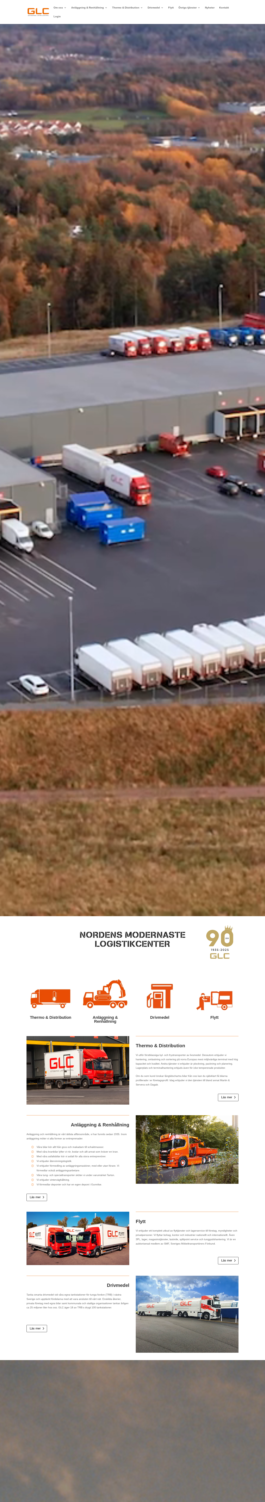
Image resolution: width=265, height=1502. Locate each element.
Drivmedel (154, 7)
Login (57, 16)
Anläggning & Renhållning (87, 7)
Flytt (171, 7)
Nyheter (210, 7)
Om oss (58, 7)
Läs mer (226, 1097)
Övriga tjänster (187, 7)
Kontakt (224, 7)
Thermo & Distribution (125, 7)
